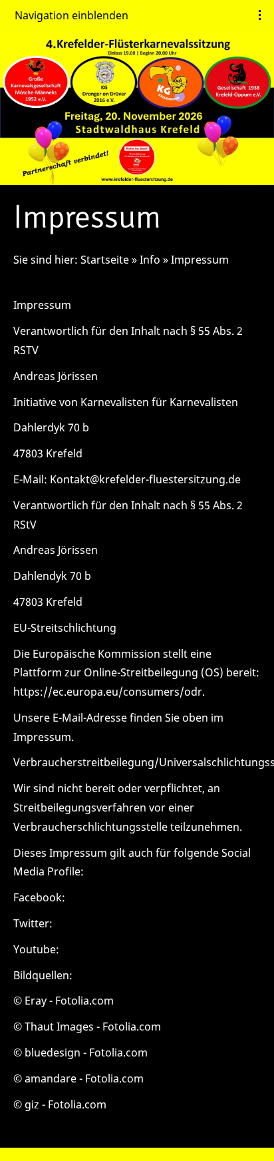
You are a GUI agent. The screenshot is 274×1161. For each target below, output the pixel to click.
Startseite (104, 259)
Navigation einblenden (71, 15)
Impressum (200, 259)
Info (150, 259)
